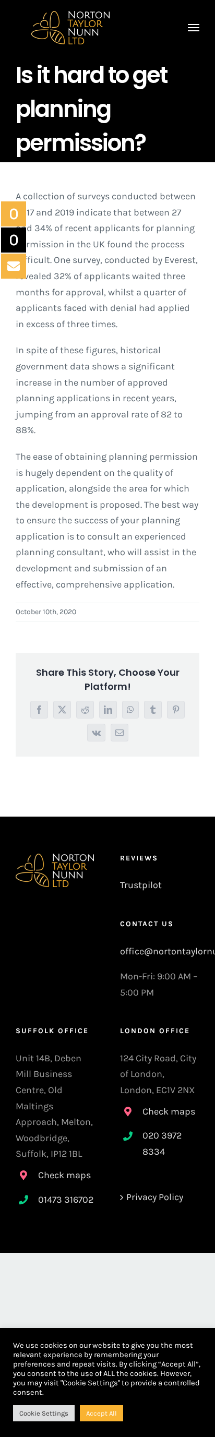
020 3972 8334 (162, 1143)
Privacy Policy (154, 1197)
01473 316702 (65, 1199)
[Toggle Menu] (194, 27)
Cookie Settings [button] (43, 1413)
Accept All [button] (101, 1413)
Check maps (64, 1175)
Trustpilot (141, 885)
